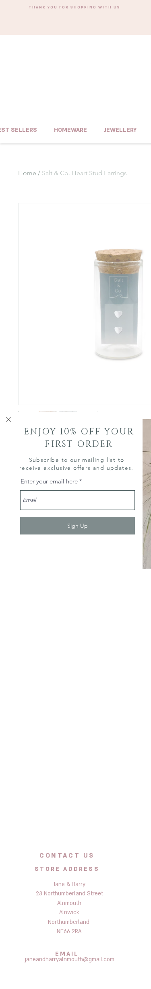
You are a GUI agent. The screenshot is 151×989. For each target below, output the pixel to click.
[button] (8, 419)
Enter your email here (49, 481)
